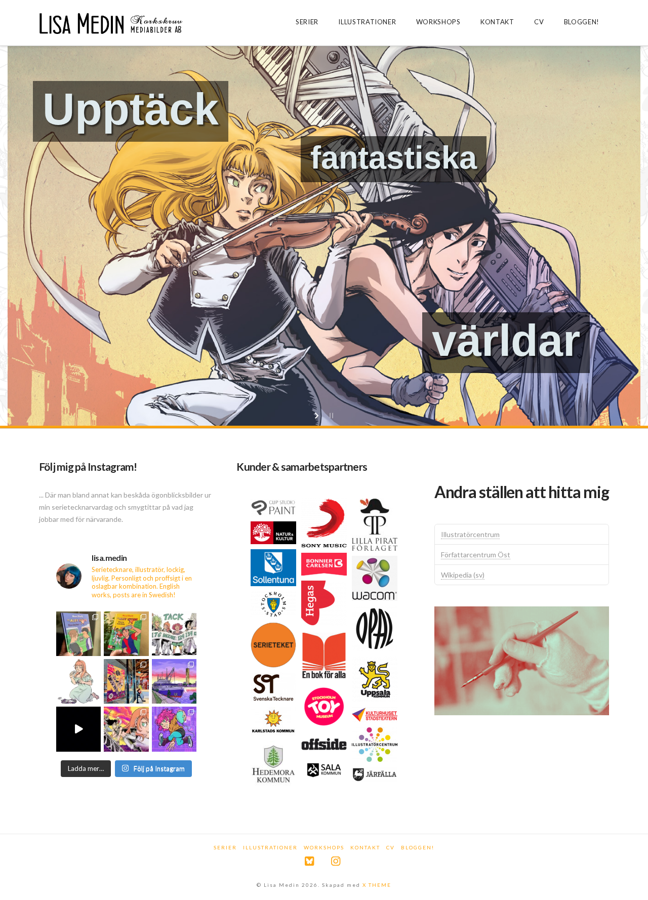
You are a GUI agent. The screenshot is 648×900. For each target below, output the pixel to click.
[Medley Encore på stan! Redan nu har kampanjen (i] (126, 681)
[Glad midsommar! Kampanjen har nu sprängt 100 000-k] (78, 681)
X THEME (376, 885)
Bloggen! (417, 847)
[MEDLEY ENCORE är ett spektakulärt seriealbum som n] (78, 729)
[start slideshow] (317, 416)
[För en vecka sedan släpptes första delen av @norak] (126, 633)
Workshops (324, 847)
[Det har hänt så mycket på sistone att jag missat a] (174, 681)
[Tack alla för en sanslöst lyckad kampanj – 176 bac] (174, 633)
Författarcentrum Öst (475, 554)
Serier (225, 847)
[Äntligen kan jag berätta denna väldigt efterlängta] (126, 729)
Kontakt (365, 847)
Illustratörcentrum (470, 534)
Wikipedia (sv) (462, 574)
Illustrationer (270, 847)
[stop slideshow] (330, 416)
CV (390, 847)
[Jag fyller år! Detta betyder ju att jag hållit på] (174, 729)
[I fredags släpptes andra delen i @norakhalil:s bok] (78, 633)
